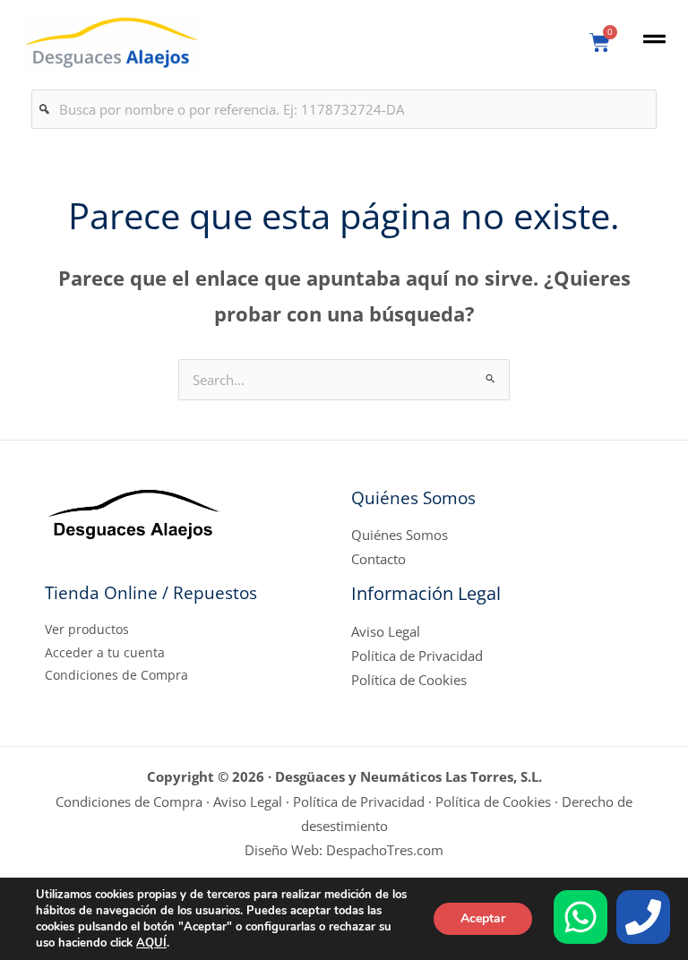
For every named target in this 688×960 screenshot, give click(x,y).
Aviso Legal (385, 631)
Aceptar (482, 918)
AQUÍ (151, 943)
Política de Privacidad (417, 655)
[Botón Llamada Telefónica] (643, 917)
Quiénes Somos (399, 535)
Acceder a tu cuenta (105, 652)
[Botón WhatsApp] (580, 917)
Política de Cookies (409, 680)
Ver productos (87, 629)
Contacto (378, 559)
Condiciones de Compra (116, 674)
